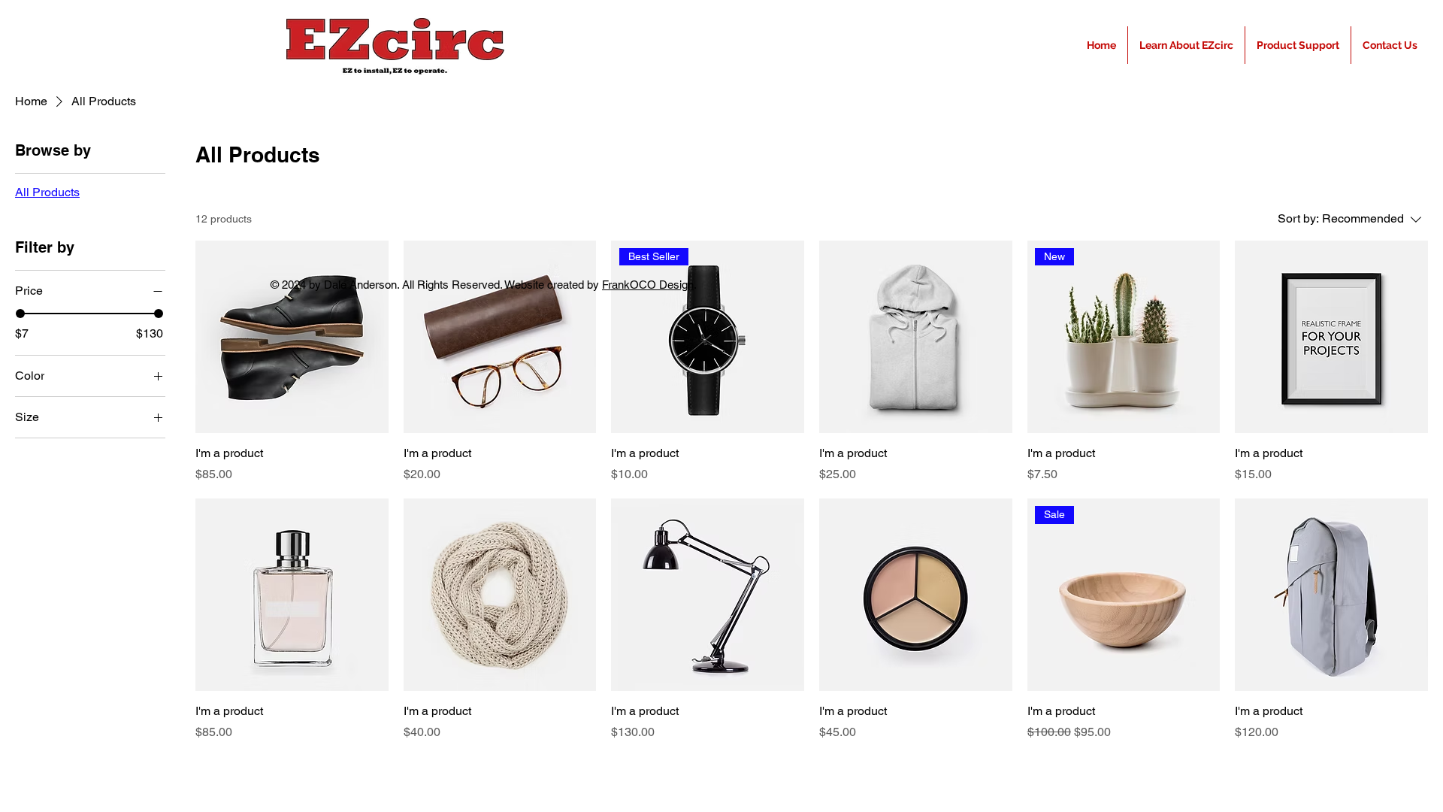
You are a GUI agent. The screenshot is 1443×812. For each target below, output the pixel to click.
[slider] (20, 313)
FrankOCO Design (648, 284)
